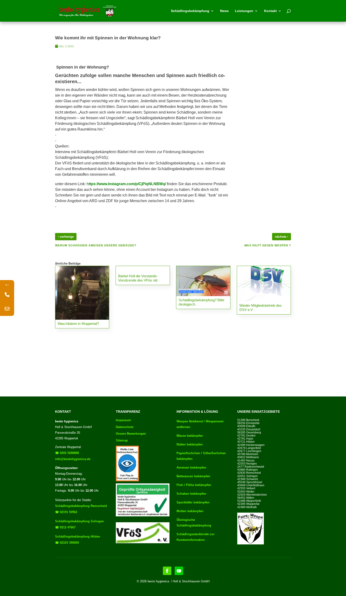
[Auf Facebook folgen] (167, 571)
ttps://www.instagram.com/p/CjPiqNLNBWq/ (127, 184)
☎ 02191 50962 (66, 512)
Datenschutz (125, 427)
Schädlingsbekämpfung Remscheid (81, 506)
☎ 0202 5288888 (67, 453)
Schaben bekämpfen (191, 493)
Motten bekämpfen (190, 511)
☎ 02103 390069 (67, 542)
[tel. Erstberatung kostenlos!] (7, 295)
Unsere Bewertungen (131, 433)
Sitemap (122, 440)
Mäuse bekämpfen (190, 435)
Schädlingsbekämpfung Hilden (77, 536)
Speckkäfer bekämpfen (193, 502)
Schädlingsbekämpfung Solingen (79, 521)
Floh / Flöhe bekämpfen (194, 485)
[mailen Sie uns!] (7, 309)
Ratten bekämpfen (190, 444)
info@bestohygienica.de (72, 459)
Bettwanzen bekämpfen (193, 476)
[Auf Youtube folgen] (179, 571)
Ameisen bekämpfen (191, 467)
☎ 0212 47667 (65, 527)
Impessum (123, 420)
